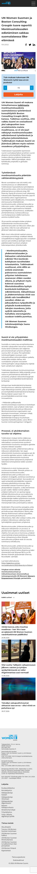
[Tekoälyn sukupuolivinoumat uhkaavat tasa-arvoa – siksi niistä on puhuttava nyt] (18, 689)
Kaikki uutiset (6, 597)
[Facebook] (26, 45)
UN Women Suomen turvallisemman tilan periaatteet (9, 844)
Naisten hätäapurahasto (7, 806)
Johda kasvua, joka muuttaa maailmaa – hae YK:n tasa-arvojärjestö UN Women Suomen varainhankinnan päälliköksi (16, 631)
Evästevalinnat (18, 860)
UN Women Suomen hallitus (9, 834)
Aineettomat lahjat (8, 810)
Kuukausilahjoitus (8, 788)
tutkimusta (23, 105)
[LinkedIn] (34, 45)
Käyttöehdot (6, 851)
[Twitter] (30, 45)
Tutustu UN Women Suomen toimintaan (8, 830)
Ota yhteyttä (6, 827)
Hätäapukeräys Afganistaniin (7, 802)
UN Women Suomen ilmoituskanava (9, 839)
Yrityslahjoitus (6, 812)
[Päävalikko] (33, 3)
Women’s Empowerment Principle (18, 577)
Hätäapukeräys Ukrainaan (7, 798)
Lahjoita (18, 94)
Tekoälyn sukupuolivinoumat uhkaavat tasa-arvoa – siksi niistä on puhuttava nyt (18, 705)
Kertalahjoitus (6, 790)
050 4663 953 (5, 747)
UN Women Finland (8, 848)
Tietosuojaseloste (18, 857)
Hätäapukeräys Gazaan (7, 794)
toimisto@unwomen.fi (8, 749)
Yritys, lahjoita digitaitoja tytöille (7, 815)
